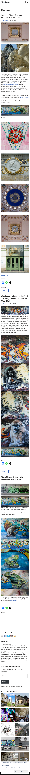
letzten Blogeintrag (12, 314)
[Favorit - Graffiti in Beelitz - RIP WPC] (8, 759)
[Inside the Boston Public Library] (22, 715)
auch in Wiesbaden (24, 97)
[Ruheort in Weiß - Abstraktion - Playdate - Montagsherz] (8, 730)
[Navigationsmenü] (27, 2)
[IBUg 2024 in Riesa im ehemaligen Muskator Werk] (8, 700)
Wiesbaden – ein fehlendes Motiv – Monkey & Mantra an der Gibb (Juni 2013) (15, 298)
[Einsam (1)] (22, 759)
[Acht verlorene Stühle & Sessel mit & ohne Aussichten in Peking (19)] (22, 744)
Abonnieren (5, 681)
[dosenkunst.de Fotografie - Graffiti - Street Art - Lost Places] (5, 2)
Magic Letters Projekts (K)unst (10, 84)
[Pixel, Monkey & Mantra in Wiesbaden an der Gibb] (15, 489)
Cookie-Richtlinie (11, 769)
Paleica (16, 82)
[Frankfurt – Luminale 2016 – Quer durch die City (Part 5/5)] (8, 715)
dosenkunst (5, 20)
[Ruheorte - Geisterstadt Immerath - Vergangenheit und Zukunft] (22, 700)
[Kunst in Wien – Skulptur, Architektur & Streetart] (15, 32)
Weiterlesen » (4, 275)
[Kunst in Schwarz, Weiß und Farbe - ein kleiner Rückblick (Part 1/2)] (8, 744)
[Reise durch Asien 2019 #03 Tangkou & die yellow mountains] (22, 730)
